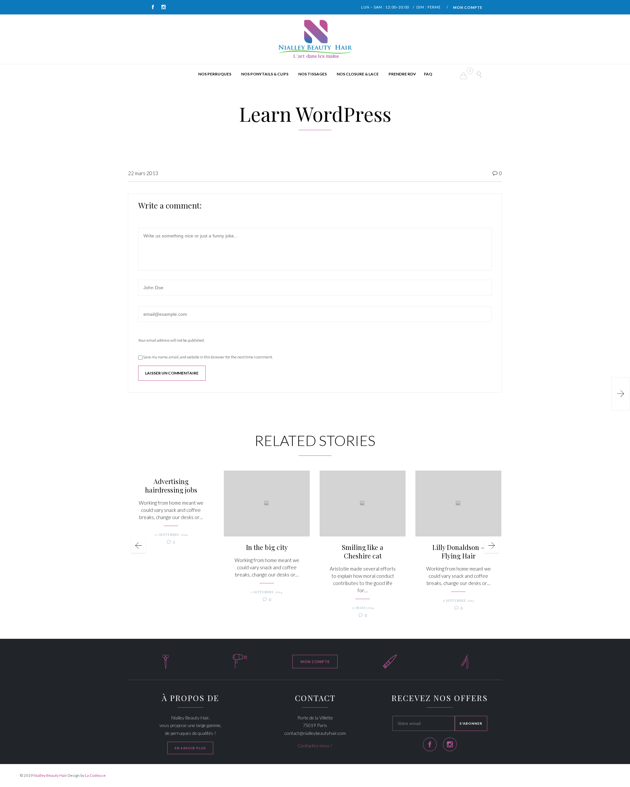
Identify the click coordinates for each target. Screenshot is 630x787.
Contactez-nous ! (315, 745)
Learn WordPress (315, 113)
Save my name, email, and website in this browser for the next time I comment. (207, 356)
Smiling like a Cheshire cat (362, 551)
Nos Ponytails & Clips (264, 73)
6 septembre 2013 (458, 600)
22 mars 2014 (362, 608)
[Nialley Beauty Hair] (315, 39)
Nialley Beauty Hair (50, 775)
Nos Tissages (312, 73)
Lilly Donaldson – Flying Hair (458, 551)
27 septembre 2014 (171, 534)
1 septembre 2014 (266, 592)
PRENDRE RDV (402, 73)
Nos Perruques (214, 73)
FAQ (428, 73)
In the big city (267, 547)
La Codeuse (95, 775)
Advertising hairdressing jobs (171, 485)
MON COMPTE (467, 7)
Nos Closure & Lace (358, 73)
